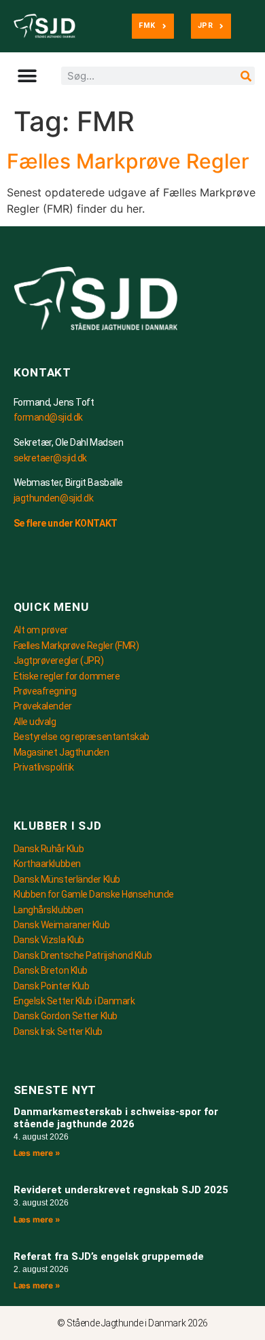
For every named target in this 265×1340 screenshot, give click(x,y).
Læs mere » (37, 1153)
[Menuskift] (18, 76)
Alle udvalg (35, 721)
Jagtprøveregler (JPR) (59, 660)
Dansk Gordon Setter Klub (66, 1015)
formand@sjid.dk (48, 417)
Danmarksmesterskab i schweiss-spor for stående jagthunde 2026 (116, 1118)
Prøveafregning (45, 691)
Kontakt (43, 372)
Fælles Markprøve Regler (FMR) (76, 645)
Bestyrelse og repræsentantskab (82, 736)
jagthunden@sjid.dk (54, 498)
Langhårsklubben (49, 909)
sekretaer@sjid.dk (50, 458)
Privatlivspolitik (44, 767)
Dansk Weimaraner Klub (62, 924)
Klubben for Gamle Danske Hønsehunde (94, 894)
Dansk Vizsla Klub (49, 939)
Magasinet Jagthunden (61, 752)
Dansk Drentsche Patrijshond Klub (83, 955)
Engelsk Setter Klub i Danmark (74, 1000)
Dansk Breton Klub (51, 970)
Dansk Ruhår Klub (49, 848)
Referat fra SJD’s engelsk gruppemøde (109, 1256)
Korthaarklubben (47, 863)
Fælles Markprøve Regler (128, 161)
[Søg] (245, 76)
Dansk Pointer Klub (52, 986)
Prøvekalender (43, 706)
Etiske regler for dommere (67, 676)
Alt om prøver (41, 629)
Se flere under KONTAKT (66, 523)
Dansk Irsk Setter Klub (58, 1031)
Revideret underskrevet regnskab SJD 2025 (121, 1190)
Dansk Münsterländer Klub (67, 879)
